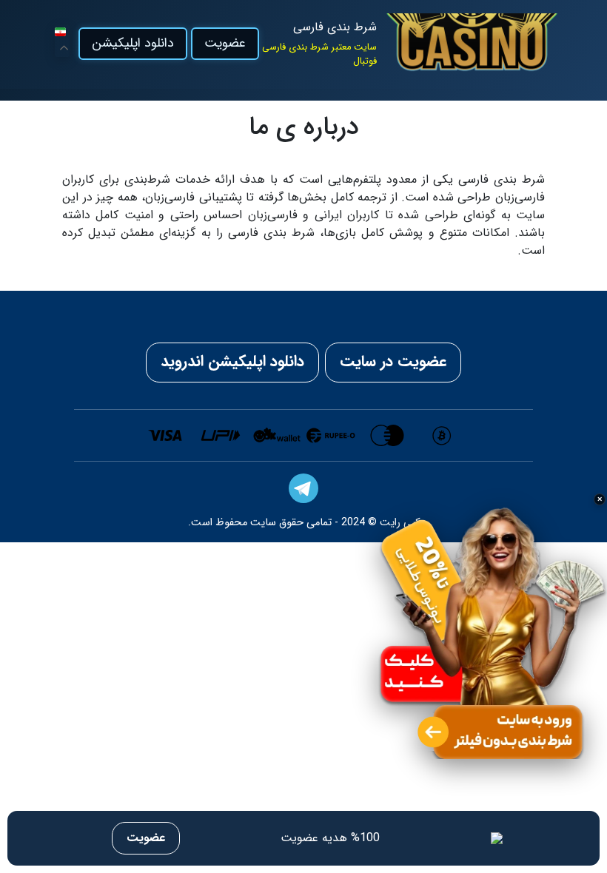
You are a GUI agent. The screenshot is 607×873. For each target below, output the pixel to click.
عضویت (225, 43)
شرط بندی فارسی (335, 27)
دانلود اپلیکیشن (133, 43)
